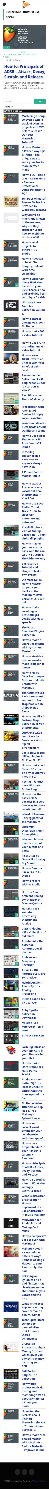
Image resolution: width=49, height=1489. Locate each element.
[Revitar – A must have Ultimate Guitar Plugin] (11, 784)
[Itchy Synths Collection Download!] (11, 1013)
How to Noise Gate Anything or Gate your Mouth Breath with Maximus (33, 680)
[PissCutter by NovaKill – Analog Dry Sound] (11, 858)
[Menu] (4, 4)
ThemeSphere (38, 1481)
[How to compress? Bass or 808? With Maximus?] (11, 1239)
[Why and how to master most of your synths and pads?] (11, 842)
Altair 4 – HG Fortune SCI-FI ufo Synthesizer (33, 973)
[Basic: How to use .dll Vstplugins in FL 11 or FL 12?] (11, 756)
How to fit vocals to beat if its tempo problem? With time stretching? (33, 266)
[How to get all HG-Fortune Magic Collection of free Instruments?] (11, 719)
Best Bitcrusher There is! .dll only (33, 397)
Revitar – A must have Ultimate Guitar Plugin (32, 785)
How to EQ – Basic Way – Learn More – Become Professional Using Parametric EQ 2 (33, 184)
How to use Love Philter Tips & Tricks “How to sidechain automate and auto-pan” (32, 513)
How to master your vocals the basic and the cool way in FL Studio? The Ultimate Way (33, 551)
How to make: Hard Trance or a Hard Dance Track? (33, 1068)
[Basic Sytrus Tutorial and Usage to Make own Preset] (11, 567)
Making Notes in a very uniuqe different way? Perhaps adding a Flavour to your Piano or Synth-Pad (33, 1260)
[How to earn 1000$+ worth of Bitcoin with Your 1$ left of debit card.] (11, 358)
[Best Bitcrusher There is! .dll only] (11, 398)
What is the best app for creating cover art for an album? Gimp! (32, 1309)
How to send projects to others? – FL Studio (30, 248)
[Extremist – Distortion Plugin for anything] (11, 830)
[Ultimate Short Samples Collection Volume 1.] (11, 305)
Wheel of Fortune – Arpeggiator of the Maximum (33, 818)
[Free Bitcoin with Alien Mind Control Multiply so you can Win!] (11, 410)
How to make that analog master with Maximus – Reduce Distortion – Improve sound (33, 1442)
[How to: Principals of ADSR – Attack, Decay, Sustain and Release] (24, 37)
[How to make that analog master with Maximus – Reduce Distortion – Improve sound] (11, 1438)
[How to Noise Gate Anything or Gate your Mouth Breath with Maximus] (11, 675)
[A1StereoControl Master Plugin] (11, 475)
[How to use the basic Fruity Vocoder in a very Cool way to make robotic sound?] (11, 797)
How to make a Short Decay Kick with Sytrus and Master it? (33, 645)
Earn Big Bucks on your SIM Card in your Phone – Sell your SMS (33, 1052)
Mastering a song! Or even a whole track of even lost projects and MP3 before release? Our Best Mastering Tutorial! (33, 129)
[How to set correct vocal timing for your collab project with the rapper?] (11, 1126)
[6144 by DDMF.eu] (11, 1038)
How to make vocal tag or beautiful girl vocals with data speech (32, 615)
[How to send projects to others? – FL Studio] (11, 245)
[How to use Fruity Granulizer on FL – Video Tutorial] (11, 346)
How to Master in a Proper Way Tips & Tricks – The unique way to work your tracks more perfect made (33, 158)
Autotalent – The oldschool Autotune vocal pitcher (32, 946)
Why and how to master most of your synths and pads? (32, 844)
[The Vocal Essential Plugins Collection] (11, 630)
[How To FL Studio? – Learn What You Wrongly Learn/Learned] (11, 1182)
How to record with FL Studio (31, 882)
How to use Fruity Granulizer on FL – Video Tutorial (33, 346)
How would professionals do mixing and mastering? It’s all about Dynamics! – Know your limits (33, 1395)
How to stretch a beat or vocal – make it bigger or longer (33, 661)
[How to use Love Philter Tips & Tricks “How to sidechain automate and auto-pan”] (11, 506)
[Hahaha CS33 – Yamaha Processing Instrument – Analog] (11, 911)
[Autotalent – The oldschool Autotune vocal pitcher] (11, 944)
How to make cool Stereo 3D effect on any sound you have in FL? (33, 770)
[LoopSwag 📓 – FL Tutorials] (26, 4)
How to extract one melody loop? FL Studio (33, 322)
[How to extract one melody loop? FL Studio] (11, 322)
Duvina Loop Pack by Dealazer (33, 1000)
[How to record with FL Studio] (11, 884)
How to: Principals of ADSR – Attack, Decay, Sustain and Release (24, 71)
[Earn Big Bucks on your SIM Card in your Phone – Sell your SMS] (11, 1050)
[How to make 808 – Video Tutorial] (11, 334)
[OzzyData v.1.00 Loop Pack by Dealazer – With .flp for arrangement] (11, 736)
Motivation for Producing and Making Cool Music (31, 1225)
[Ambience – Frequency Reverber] (11, 960)
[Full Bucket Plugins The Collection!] (11, 1374)
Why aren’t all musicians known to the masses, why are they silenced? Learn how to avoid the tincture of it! (33, 226)
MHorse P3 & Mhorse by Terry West (32, 1026)
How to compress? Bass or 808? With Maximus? (34, 1239)
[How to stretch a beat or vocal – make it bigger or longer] (11, 659)
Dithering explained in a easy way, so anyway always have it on (32, 459)
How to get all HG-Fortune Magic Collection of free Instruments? (33, 722)
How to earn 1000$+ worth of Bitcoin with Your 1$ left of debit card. (33, 362)
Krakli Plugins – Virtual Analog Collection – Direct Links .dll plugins (33, 532)
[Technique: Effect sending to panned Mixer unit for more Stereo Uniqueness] (11, 1323)
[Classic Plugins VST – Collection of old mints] (11, 931)
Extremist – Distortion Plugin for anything (33, 830)
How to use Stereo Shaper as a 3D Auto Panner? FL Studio (33, 441)
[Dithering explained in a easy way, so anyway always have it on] (11, 455)
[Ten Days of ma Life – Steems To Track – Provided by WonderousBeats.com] (11, 201)
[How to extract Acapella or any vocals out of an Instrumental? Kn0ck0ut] (11, 486)
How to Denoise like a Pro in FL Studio (32, 872)
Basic (6, 47)
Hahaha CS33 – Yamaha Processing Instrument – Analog (31, 916)
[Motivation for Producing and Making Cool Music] (11, 1223)
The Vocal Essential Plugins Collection (33, 631)
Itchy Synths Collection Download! (30, 1014)
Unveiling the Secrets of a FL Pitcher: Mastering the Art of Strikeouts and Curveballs (33, 1420)
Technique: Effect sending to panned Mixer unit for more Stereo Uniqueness (33, 1329)
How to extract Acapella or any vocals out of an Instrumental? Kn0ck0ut (32, 491)
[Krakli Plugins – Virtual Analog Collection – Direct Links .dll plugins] (11, 530)
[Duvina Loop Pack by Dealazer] (11, 1002)
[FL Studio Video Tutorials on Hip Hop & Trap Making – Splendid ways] (11, 1106)
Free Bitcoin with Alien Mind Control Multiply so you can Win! (33, 412)
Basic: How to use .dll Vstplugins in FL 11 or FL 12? (33, 756)
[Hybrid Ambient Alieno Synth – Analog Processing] (11, 985)
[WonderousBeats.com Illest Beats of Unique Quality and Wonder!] (11, 426)
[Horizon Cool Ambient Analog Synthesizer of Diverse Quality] (11, 895)
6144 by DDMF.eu (33, 1035)
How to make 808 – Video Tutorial (33, 333)
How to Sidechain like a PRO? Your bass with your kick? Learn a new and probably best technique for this (33, 288)
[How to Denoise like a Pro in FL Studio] (11, 871)
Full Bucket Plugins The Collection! (29, 1374)
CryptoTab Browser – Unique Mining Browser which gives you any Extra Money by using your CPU (33, 1355)
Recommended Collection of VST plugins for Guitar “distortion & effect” (33, 382)
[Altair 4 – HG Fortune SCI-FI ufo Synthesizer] (11, 973)
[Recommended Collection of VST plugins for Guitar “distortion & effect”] (11, 378)
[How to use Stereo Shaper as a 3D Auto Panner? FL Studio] (11, 439)
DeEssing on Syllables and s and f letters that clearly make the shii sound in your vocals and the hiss (33, 1287)
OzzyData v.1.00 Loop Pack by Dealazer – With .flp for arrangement (32, 740)
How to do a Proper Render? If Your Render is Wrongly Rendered (33, 1150)
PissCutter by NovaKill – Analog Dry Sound (33, 859)
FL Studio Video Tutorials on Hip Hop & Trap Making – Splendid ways (32, 1110)
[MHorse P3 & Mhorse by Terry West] (11, 1026)
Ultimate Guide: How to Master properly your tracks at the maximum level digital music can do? (33, 591)
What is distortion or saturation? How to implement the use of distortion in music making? (33, 1205)
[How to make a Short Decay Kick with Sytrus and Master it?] (11, 643)
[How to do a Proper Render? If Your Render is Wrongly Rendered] (11, 1146)
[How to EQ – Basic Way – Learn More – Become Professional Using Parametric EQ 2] (11, 178)
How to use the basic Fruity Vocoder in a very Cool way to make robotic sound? (33, 801)
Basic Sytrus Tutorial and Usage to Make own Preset (31, 569)
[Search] (45, 4)
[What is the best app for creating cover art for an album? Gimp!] (11, 1307)
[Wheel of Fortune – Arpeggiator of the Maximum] (11, 817)
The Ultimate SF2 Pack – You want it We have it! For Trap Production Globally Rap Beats (34, 702)
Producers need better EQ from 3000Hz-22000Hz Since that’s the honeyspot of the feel (33, 1089)
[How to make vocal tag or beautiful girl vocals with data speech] (11, 610)
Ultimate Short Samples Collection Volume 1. (33, 308)
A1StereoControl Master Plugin (32, 474)
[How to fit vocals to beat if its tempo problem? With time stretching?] (11, 261)
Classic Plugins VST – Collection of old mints (33, 932)
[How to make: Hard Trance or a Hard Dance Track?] (11, 1066)
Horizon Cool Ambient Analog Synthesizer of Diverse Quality (32, 897)
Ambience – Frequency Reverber (29, 961)
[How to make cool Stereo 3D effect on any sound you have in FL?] (11, 768)
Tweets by (8, 106)
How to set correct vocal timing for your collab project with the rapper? (32, 1130)
